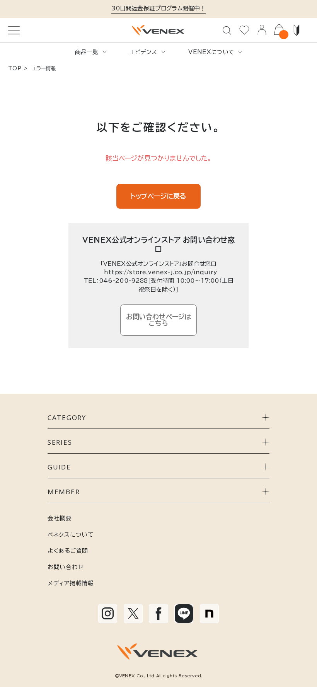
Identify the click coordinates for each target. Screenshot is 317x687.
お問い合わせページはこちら (158, 319)
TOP (14, 68)
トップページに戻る (159, 196)
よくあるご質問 (68, 551)
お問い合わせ (66, 567)
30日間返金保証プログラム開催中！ (158, 8)
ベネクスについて (71, 534)
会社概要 (60, 518)
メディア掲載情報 (71, 583)
